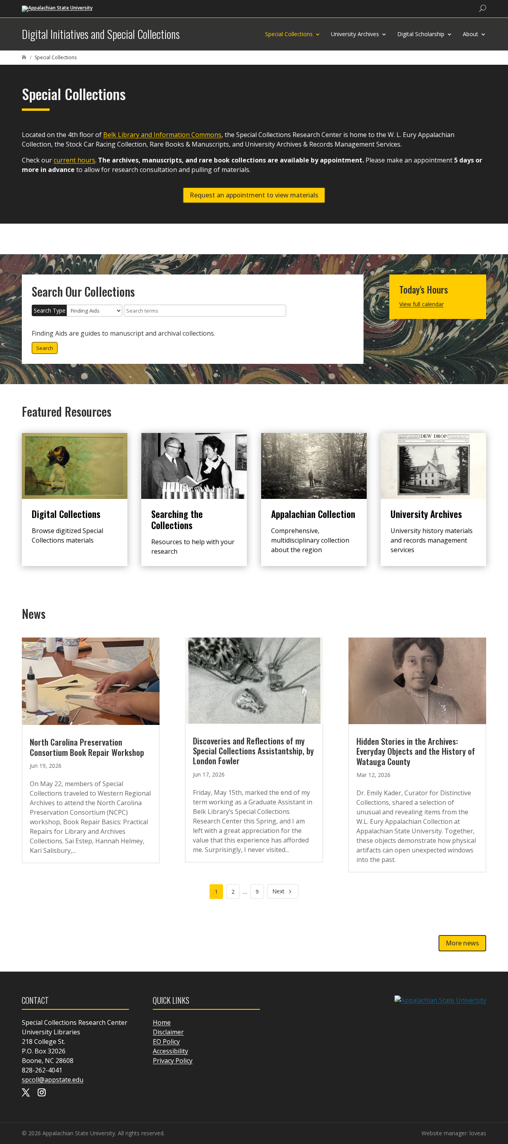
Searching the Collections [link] (177, 519)
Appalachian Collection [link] (313, 514)
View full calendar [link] (421, 304)
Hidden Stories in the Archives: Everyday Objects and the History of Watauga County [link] (415, 751)
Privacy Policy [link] (172, 1060)
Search (44, 348)
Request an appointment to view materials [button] (254, 195)
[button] (500, 1086)
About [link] (470, 34)
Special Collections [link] (289, 34)
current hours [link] (74, 160)
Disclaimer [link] (168, 1032)
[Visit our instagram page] (42, 1093)
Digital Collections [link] (66, 514)
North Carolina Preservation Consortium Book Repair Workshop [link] (87, 747)
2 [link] (233, 891)
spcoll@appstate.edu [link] (52, 1079)
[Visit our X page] (26, 1093)
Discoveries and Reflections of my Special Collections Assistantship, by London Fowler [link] (253, 750)
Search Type (49, 310)
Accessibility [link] (170, 1051)
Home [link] (162, 1022)
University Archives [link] (355, 34)
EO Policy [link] (166, 1041)
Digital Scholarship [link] (420, 34)
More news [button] (462, 943)
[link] (57, 8)
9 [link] (257, 891)
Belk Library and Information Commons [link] (162, 134)
